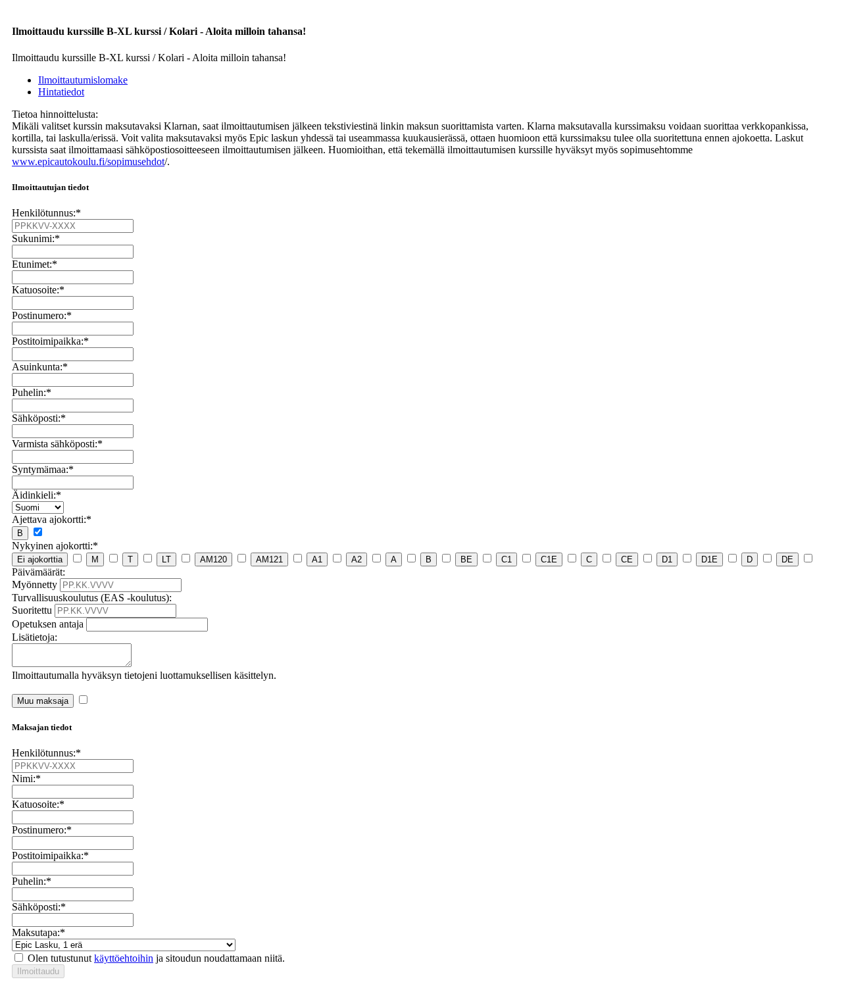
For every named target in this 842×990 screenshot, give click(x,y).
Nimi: (26, 778)
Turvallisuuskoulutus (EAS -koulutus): (92, 597)
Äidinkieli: (36, 495)
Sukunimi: (36, 238)
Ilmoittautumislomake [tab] (83, 80)
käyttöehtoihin (123, 958)
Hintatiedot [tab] (61, 91)
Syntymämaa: (43, 469)
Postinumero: (42, 315)
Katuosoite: (38, 289)
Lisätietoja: (34, 637)
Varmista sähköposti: (57, 443)
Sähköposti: (39, 418)
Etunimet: (34, 264)
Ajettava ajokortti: (51, 519)
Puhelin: (31, 392)
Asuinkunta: (40, 366)
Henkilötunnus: (46, 212)
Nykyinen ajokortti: (55, 545)
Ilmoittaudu (38, 971)
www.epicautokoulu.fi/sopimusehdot (88, 161)
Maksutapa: (38, 932)
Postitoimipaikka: (50, 341)
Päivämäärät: (38, 572)
